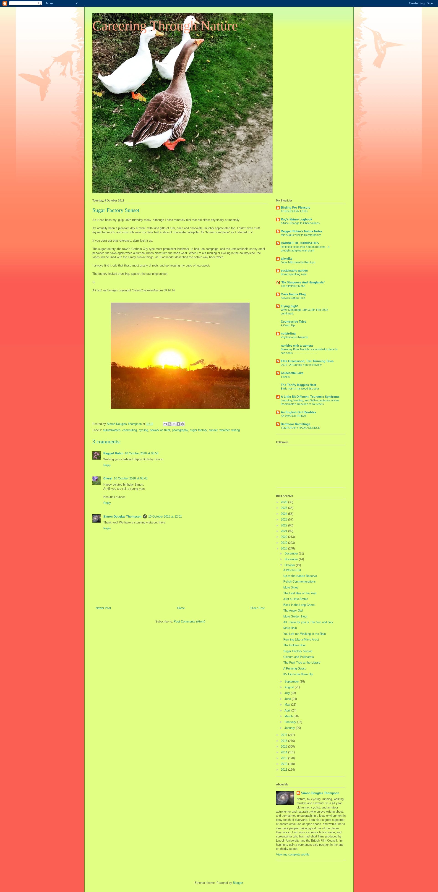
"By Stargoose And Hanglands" (303, 282)
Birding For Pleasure (295, 207)
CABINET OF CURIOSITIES (300, 243)
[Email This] (165, 424)
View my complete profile (292, 854)
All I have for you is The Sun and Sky (308, 622)
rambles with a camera (297, 345)
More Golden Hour (295, 616)
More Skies (290, 587)
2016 (284, 741)
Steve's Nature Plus (293, 298)
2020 (284, 537)
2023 (284, 519)
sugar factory (198, 430)
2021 (284, 531)
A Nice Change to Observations (300, 223)
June (288, 699)
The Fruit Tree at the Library (301, 662)
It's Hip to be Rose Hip (298, 674)
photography (180, 430)
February (290, 722)
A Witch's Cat (292, 570)
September (292, 681)
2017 (284, 735)
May (287, 704)
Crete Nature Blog (293, 294)
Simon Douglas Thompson (122, 516)
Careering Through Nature (165, 25)
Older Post (257, 608)
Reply (107, 465)
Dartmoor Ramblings (295, 424)
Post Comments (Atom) (189, 621)
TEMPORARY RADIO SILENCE (300, 427)
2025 (284, 508)
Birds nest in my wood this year (300, 388)
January (290, 728)
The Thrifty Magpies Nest (298, 385)
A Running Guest (294, 668)
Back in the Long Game (299, 605)
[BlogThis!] (169, 424)
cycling (143, 430)
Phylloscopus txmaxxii (294, 337)
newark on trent (160, 430)
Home (181, 608)
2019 (284, 542)
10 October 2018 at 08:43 (130, 478)
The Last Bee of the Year (299, 593)
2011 (284, 769)
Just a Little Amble (295, 599)
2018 (284, 548)
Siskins (285, 376)
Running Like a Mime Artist (301, 639)
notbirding (288, 333)
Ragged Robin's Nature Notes (301, 231)
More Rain (290, 628)
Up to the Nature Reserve (300, 576)
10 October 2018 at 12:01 (165, 516)
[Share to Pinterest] (182, 424)
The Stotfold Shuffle (293, 286)
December (291, 553)
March (289, 716)
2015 (284, 746)
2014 (284, 752)
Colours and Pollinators (298, 657)
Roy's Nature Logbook (296, 219)
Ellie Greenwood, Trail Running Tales (307, 361)
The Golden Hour (294, 645)
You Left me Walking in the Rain (304, 634)
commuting (129, 430)
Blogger (238, 882)
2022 (284, 525)
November (291, 559)
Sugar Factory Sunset (297, 651)
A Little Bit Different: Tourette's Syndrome (310, 396)
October (290, 565)
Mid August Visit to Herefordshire (301, 235)
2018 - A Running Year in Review (301, 364)
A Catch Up (288, 325)
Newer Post (103, 608)
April (287, 710)
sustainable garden (294, 270)
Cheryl (107, 478)
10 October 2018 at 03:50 (141, 453)
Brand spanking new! (294, 274)
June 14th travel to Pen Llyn (298, 262)
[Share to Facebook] (178, 424)
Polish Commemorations (299, 581)
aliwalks (286, 258)
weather (224, 430)
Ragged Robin (113, 453)
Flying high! (289, 306)
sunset (213, 430)
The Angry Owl (293, 610)
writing (235, 430)
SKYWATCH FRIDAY (294, 416)
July (287, 693)
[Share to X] (174, 424)
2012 (284, 764)
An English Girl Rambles (298, 412)
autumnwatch (111, 430)
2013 (284, 758)
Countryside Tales (293, 321)
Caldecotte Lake (292, 373)
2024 (284, 513)
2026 (284, 502)
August (289, 687)
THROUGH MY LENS (294, 211)
